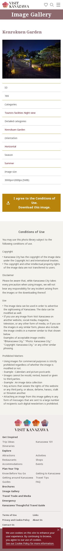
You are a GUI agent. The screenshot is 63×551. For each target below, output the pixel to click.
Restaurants (9, 459)
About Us (38, 520)
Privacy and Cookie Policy (16, 520)
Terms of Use (9, 515)
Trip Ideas (8, 441)
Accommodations (12, 464)
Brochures (8, 486)
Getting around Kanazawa (17, 477)
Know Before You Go (14, 473)
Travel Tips (42, 477)
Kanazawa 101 (44, 441)
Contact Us (8, 524)
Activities (41, 455)
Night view (29, 112)
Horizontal (10, 146)
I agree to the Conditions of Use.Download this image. (34, 202)
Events (39, 464)
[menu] (58, 4)
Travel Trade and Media (16, 496)
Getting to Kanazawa (48, 473)
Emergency (9, 500)
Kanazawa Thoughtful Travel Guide (23, 505)
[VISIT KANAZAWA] (15, 6)
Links (35, 515)
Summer (9, 163)
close (58, 530)
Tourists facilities (14, 112)
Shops (39, 459)
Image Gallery (10, 491)
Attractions (8, 455)
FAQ (38, 481)
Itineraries (8, 446)
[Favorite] (46, 5)
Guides (6, 481)
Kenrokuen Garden (15, 129)
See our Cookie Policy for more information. (30, 543)
